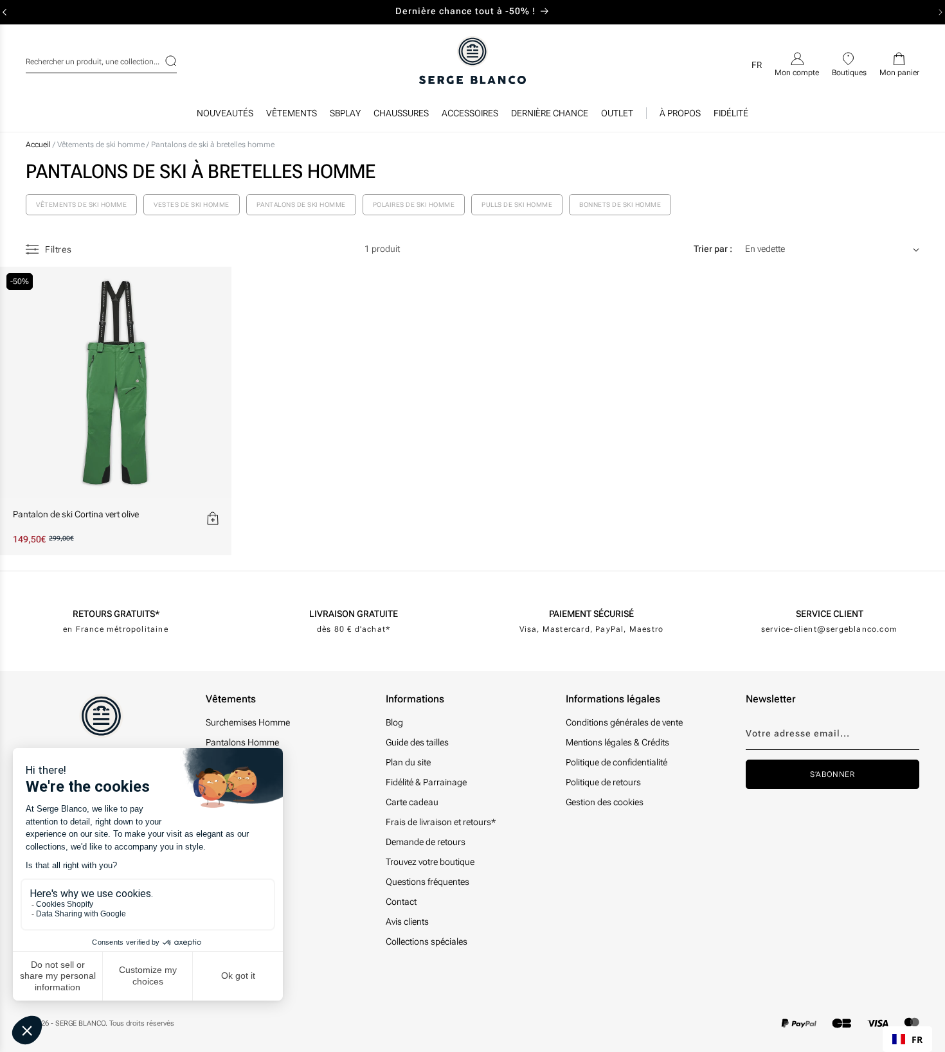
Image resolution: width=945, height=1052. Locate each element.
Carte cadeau (412, 802)
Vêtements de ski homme (102, 144)
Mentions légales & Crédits (617, 742)
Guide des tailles (417, 742)
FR (917, 1039)
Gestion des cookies (605, 802)
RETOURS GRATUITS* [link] (116, 614)
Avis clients (407, 921)
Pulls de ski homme (517, 204)
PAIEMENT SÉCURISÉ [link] (591, 614)
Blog (394, 722)
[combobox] (101, 60)
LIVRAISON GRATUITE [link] (353, 614)
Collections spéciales (426, 941)
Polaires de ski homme (414, 204)
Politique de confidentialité (616, 762)
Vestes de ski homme (192, 204)
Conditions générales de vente (624, 722)
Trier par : (713, 249)
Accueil (38, 144)
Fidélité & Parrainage (426, 782)
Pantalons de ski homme (301, 204)
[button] (291, 116)
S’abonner (832, 774)
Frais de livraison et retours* (441, 822)
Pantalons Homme (242, 742)
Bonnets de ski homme (620, 204)
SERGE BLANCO (80, 1023)
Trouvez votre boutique (430, 862)
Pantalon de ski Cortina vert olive (76, 514)
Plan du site (408, 762)
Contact (401, 901)
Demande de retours (425, 842)
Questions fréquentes (427, 882)
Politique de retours (603, 782)
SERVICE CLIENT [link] (829, 614)
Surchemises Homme (248, 722)
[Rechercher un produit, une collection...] (162, 61)
